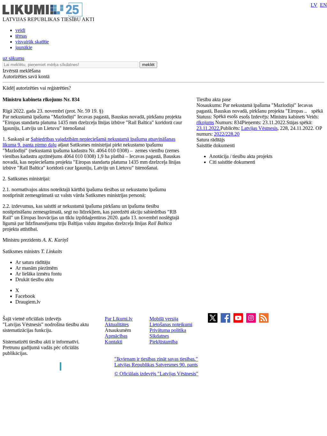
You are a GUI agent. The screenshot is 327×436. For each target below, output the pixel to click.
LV (314, 5)
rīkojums (205, 122)
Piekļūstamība (163, 341)
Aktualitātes (117, 324)
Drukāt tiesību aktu (34, 279)
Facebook (25, 296)
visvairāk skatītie (32, 41)
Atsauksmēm (118, 330)
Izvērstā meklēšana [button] (22, 70)
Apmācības (116, 336)
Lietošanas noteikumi (170, 324)
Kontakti (113, 341)
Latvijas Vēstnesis (259, 128)
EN (323, 5)
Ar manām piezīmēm (36, 268)
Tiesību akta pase (214, 99)
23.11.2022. (208, 128)
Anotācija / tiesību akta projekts (240, 156)
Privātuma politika (167, 330)
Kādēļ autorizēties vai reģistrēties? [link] (37, 88)
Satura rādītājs (210, 139)
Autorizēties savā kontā (26, 76)
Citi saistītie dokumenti (232, 162)
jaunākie (23, 47)
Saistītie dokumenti (215, 145)
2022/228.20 (227, 134)
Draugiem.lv (28, 301)
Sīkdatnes (159, 336)
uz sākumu (13, 58)
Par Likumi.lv (119, 318)
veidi (20, 30)
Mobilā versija (163, 318)
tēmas (21, 36)
